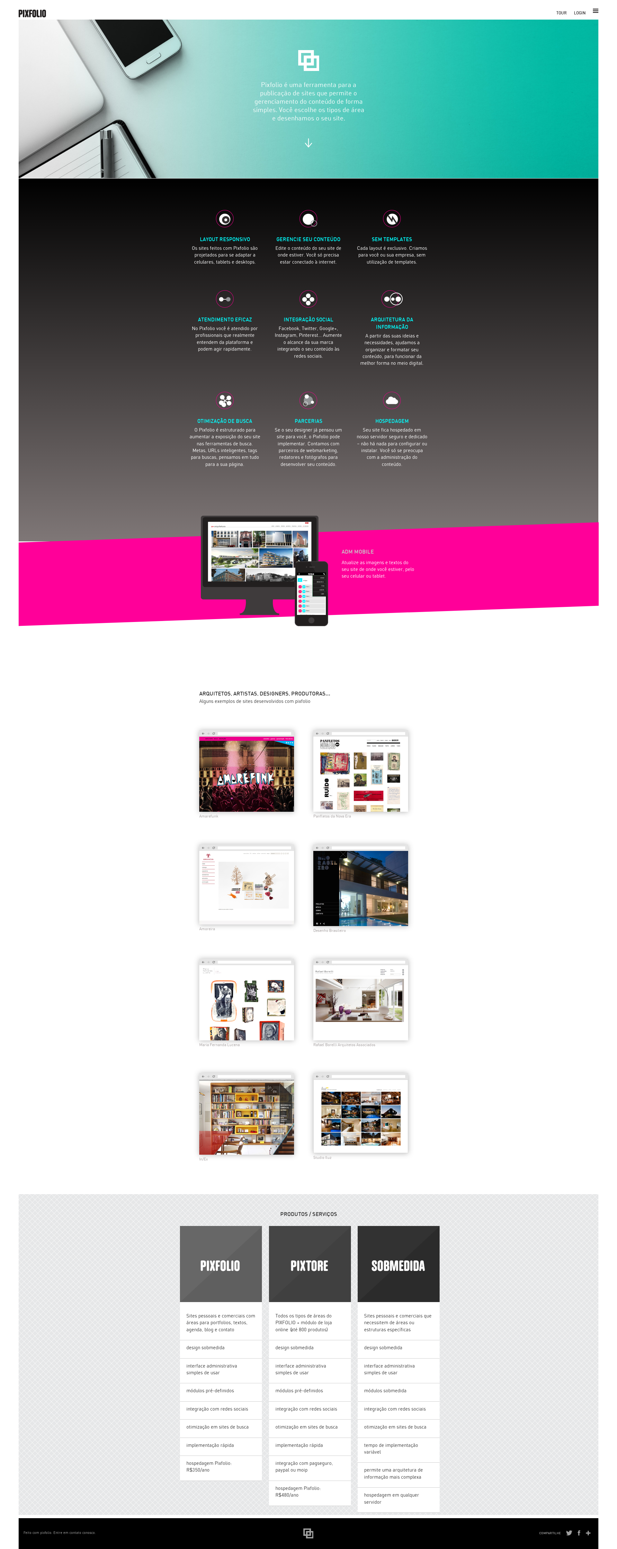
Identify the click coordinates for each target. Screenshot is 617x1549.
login (580, 12)
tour (561, 12)
